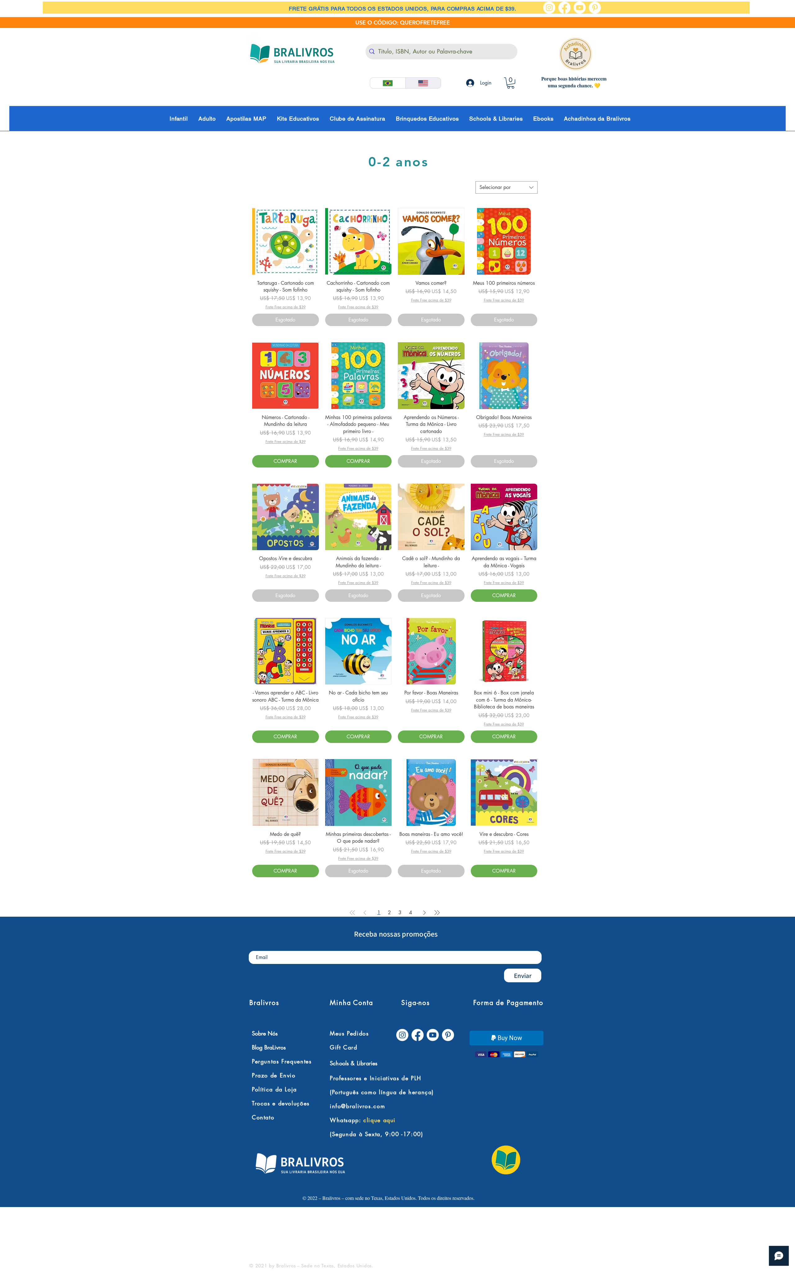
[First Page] (352, 912)
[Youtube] (580, 8)
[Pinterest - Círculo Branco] (595, 8)
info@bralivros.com (357, 1106)
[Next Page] (424, 912)
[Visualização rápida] (285, 241)
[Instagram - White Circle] (549, 8)
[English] (423, 83)
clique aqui (379, 1120)
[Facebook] (564, 8)
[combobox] (506, 187)
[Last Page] (437, 912)
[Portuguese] (387, 83)
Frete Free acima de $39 (286, 307)
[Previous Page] (365, 912)
